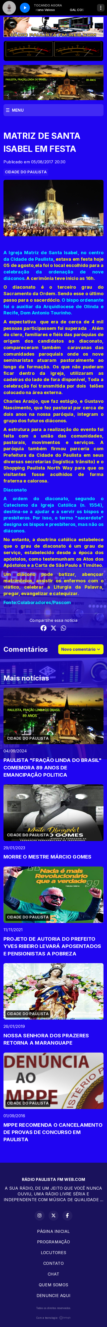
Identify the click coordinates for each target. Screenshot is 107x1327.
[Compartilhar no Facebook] (44, 629)
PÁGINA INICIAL (53, 1231)
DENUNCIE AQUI (53, 1295)
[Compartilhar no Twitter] (53, 629)
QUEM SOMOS (53, 1284)
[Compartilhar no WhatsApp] (63, 629)
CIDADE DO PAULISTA (26, 172)
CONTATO (53, 1263)
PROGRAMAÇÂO (53, 1241)
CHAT (53, 1274)
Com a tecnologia (46, 1317)
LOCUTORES (53, 1252)
